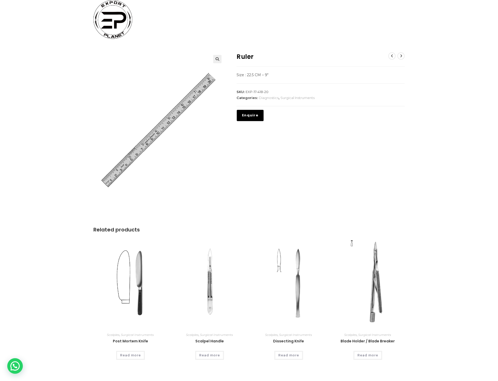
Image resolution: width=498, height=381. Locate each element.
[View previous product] (392, 56)
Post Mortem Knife (130, 341)
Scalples (113, 335)
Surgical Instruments (297, 98)
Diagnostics (269, 98)
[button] (217, 59)
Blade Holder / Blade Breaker (368, 341)
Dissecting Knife (288, 341)
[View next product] (401, 56)
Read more (130, 355)
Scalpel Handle (209, 341)
